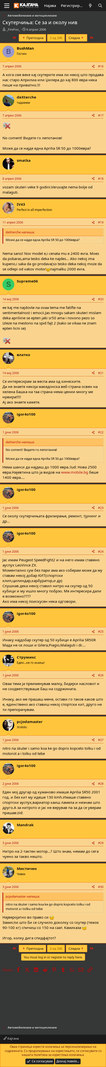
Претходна (34, 38)
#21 (101, 373)
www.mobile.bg (74, 472)
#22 (101, 432)
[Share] (93, 66)
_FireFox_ (13, 29)
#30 (101, 887)
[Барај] (100, 5)
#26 (101, 675)
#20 (101, 299)
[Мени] (7, 6)
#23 (101, 508)
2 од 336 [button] (56, 38)
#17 (101, 115)
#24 (101, 551)
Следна (75, 38)
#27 (101, 740)
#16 (101, 66)
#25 (101, 631)
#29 (101, 843)
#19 (101, 222)
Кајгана (13, 1038)
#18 (101, 179)
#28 (101, 784)
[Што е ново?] (90, 5)
